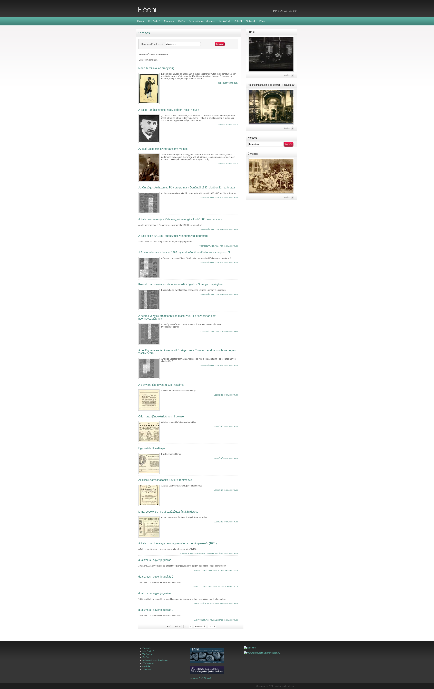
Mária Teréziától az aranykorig (156, 68)
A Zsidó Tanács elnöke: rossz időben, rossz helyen (168, 110)
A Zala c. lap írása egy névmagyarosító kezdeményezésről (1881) (177, 543)
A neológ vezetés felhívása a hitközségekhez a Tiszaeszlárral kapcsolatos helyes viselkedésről (187, 352)
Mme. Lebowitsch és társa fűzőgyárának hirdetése (168, 511)
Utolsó (212, 626)
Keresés (219, 44)
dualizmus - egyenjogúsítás (154, 560)
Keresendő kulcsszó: (152, 44)
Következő (200, 626)
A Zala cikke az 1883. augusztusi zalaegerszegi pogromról (173, 236)
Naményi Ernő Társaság (201, 678)
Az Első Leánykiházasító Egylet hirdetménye (165, 480)
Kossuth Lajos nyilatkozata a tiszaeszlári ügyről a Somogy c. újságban (180, 284)
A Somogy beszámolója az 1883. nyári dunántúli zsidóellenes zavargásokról (184, 252)
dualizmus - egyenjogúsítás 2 (155, 576)
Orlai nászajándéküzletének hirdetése (161, 416)
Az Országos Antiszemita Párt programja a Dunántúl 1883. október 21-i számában (187, 187)
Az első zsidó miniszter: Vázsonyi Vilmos (163, 149)
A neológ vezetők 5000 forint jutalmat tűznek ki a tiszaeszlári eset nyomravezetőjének (177, 317)
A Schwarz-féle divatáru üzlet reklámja (161, 385)
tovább (287, 75)
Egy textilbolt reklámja (151, 448)
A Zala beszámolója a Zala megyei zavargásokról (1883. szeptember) (180, 219)
